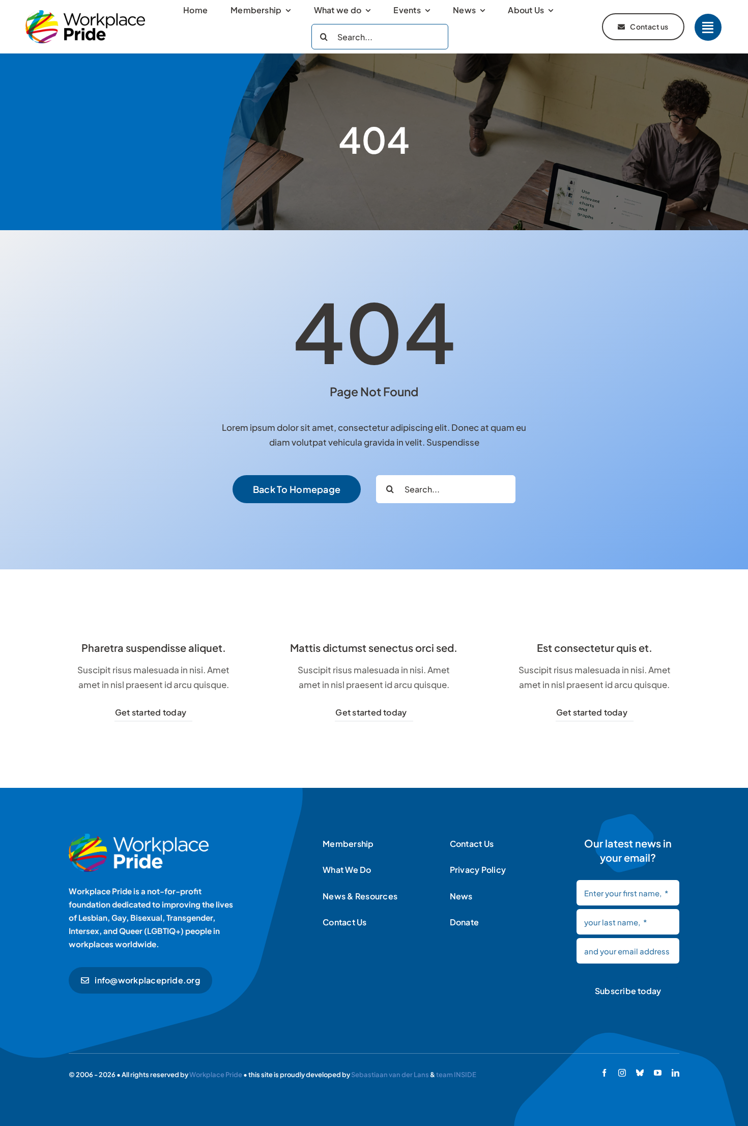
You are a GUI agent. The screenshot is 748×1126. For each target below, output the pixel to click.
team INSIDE (456, 1074)
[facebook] (604, 1073)
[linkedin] (675, 1073)
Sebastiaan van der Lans (390, 1074)
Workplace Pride (215, 1074)
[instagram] (622, 1073)
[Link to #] (708, 27)
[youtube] (657, 1073)
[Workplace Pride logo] (85, 14)
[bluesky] (640, 1073)
